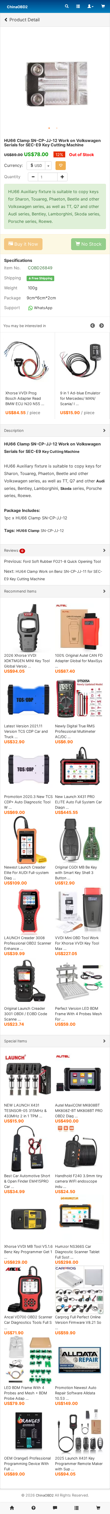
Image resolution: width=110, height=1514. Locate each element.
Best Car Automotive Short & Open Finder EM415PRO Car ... (27, 1181)
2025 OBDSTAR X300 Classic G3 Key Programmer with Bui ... (80, 398)
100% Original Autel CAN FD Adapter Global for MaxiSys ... (79, 660)
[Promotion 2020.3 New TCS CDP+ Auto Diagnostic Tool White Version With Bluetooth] (28, 769)
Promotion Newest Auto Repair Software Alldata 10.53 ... (75, 1393)
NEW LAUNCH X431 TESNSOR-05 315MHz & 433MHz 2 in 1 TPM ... (25, 1110)
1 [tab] (49, 128)
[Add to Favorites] (61, 165)
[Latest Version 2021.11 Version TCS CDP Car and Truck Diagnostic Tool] (28, 698)
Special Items (15, 1041)
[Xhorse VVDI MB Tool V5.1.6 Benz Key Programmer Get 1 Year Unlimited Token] (28, 1218)
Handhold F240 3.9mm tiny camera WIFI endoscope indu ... (78, 1181)
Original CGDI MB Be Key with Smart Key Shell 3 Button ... (76, 872)
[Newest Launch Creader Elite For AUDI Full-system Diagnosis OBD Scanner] (28, 839)
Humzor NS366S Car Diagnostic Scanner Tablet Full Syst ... (77, 1251)
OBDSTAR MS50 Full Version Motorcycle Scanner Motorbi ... (22, 398)
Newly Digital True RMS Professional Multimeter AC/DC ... (75, 731)
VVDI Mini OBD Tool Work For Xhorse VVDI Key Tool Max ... (77, 943)
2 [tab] (56, 128)
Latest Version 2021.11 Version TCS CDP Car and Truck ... (26, 731)
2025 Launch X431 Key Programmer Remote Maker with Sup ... (79, 1463)
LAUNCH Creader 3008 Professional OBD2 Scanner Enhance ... (27, 943)
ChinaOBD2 (45, 1495)
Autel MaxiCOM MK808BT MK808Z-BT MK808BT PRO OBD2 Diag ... (79, 1110)
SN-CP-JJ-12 (52, 530)
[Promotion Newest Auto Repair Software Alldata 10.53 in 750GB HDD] (79, 1360)
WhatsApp (42, 308)
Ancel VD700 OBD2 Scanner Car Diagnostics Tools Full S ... (28, 1322)
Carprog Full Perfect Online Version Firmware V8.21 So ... (78, 1322)
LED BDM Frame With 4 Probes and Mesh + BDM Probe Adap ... (25, 1393)
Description (14, 430)
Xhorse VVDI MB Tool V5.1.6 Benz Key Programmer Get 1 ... (28, 1251)
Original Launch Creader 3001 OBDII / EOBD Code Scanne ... (25, 1013)
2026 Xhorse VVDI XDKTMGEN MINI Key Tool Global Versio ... (27, 660)
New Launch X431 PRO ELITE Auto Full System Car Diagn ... (78, 802)
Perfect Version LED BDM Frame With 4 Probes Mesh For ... (78, 1013)
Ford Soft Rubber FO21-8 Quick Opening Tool (62, 561)
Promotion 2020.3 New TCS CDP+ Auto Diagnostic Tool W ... (28, 802)
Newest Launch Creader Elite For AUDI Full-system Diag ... (26, 872)
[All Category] (66, 6)
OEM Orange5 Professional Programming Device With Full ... (27, 1463)
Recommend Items (20, 591)
